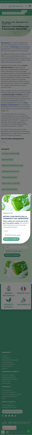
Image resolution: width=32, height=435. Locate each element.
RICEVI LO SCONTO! (11, 239)
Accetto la (13, 235)
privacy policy (16, 235)
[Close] (30, 194)
